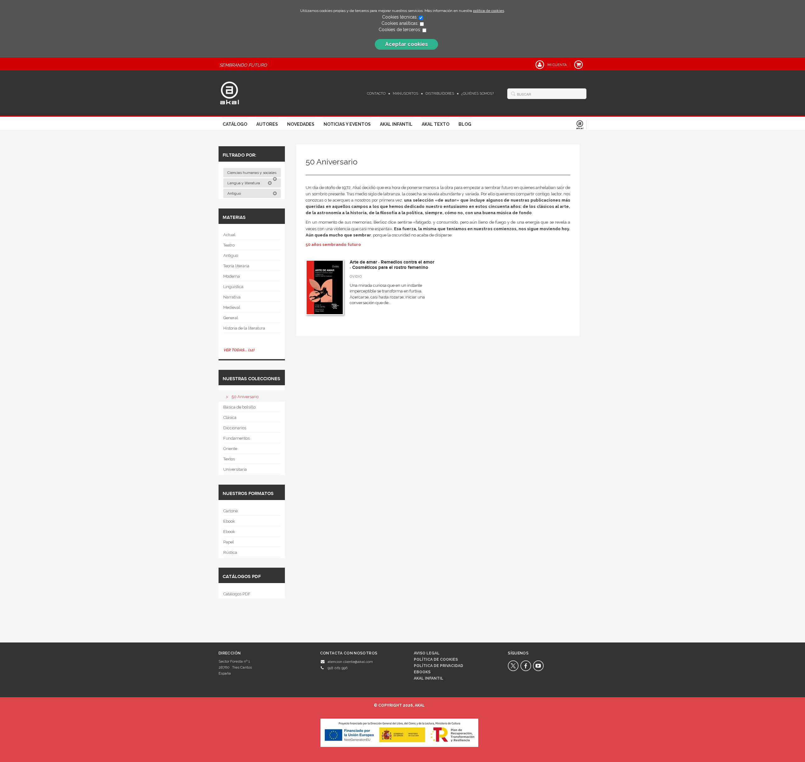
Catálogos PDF (237, 594)
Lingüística (233, 286)
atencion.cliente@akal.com (350, 661)
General (230, 317)
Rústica (230, 552)
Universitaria (235, 469)
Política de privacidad (438, 666)
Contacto (376, 94)
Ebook (229, 521)
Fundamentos (236, 438)
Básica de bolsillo (239, 407)
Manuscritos (405, 94)
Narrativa (232, 297)
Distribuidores (439, 94)
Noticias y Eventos (347, 124)
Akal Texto (435, 124)
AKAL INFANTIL (428, 678)
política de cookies (488, 10)
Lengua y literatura (244, 183)
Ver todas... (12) (238, 350)
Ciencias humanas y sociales (252, 172)
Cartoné (230, 511)
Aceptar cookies (406, 44)
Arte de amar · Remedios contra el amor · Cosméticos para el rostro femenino (392, 264)
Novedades (300, 124)
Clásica (229, 417)
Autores (267, 124)
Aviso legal (427, 653)
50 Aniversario (244, 396)
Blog (464, 124)
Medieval (231, 307)
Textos (229, 459)
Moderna (231, 276)
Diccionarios (234, 427)
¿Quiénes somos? (477, 94)
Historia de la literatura (244, 328)
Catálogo (235, 124)
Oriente (230, 448)
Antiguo (234, 193)
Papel (228, 542)
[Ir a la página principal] (229, 92)
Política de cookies (436, 659)
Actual (229, 234)
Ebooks (422, 672)
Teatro (229, 245)
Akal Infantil (396, 124)
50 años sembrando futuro (333, 244)
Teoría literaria (236, 266)
